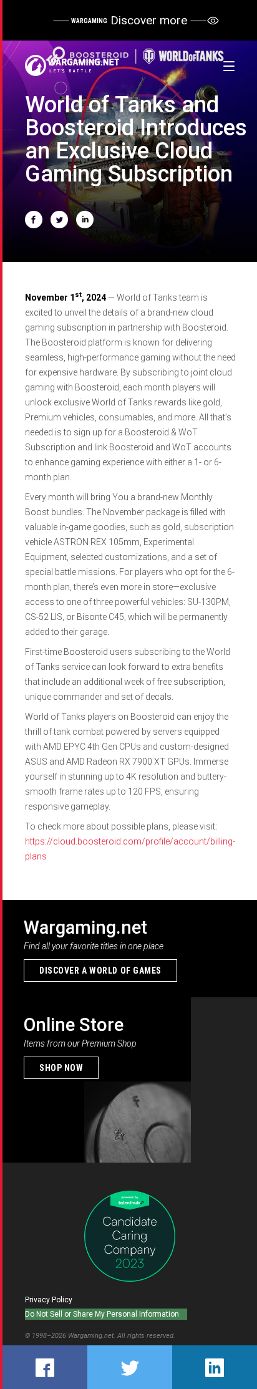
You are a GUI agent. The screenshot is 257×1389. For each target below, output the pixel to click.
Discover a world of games (100, 970)
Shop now (61, 1068)
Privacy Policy (48, 1299)
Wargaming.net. (92, 1336)
